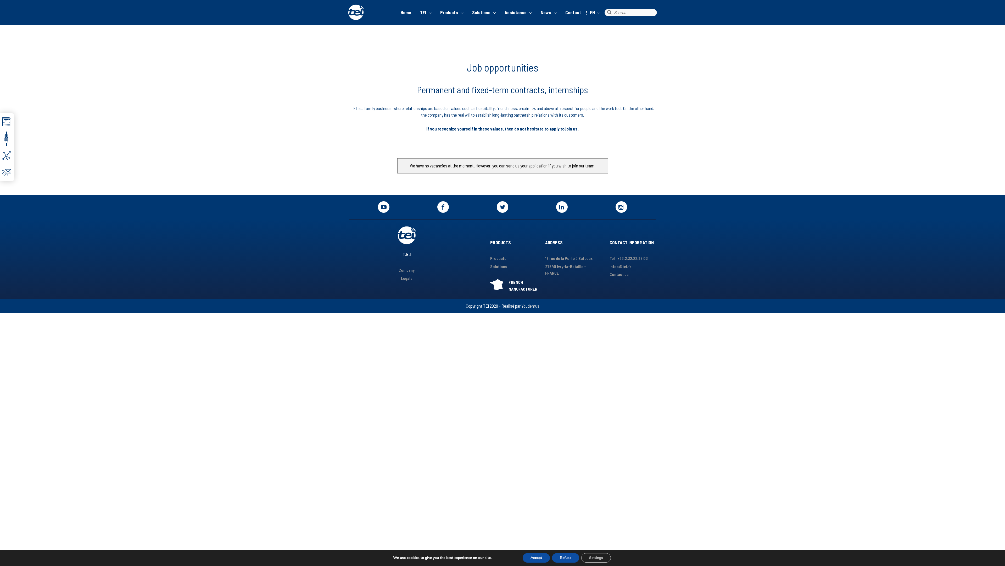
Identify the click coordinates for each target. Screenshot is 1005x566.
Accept (536, 557)
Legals (406, 278)
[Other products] (7, 138)
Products (498, 258)
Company (407, 270)
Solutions (498, 266)
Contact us (619, 274)
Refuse (565, 557)
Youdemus (530, 305)
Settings (596, 557)
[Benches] (7, 121)
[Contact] (7, 172)
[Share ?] (7, 155)
